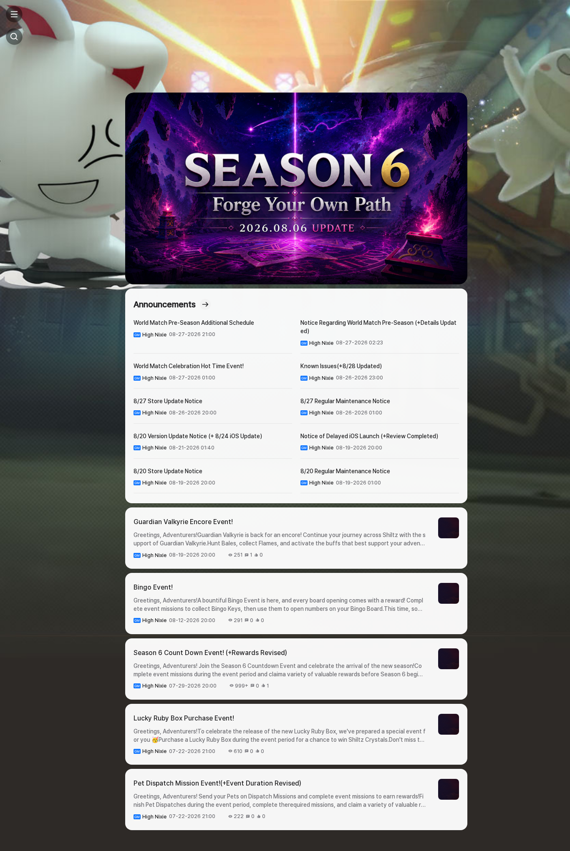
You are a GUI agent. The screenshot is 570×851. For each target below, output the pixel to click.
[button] (296, 188)
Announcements (165, 304)
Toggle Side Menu (14, 14)
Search (14, 36)
